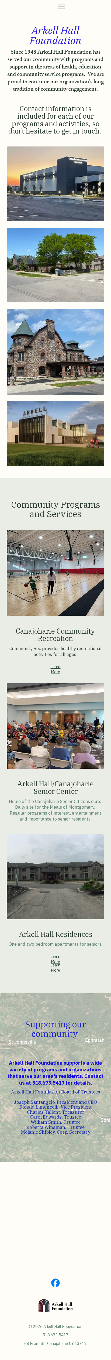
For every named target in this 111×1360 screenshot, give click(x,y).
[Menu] (61, 7)
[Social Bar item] (55, 1283)
